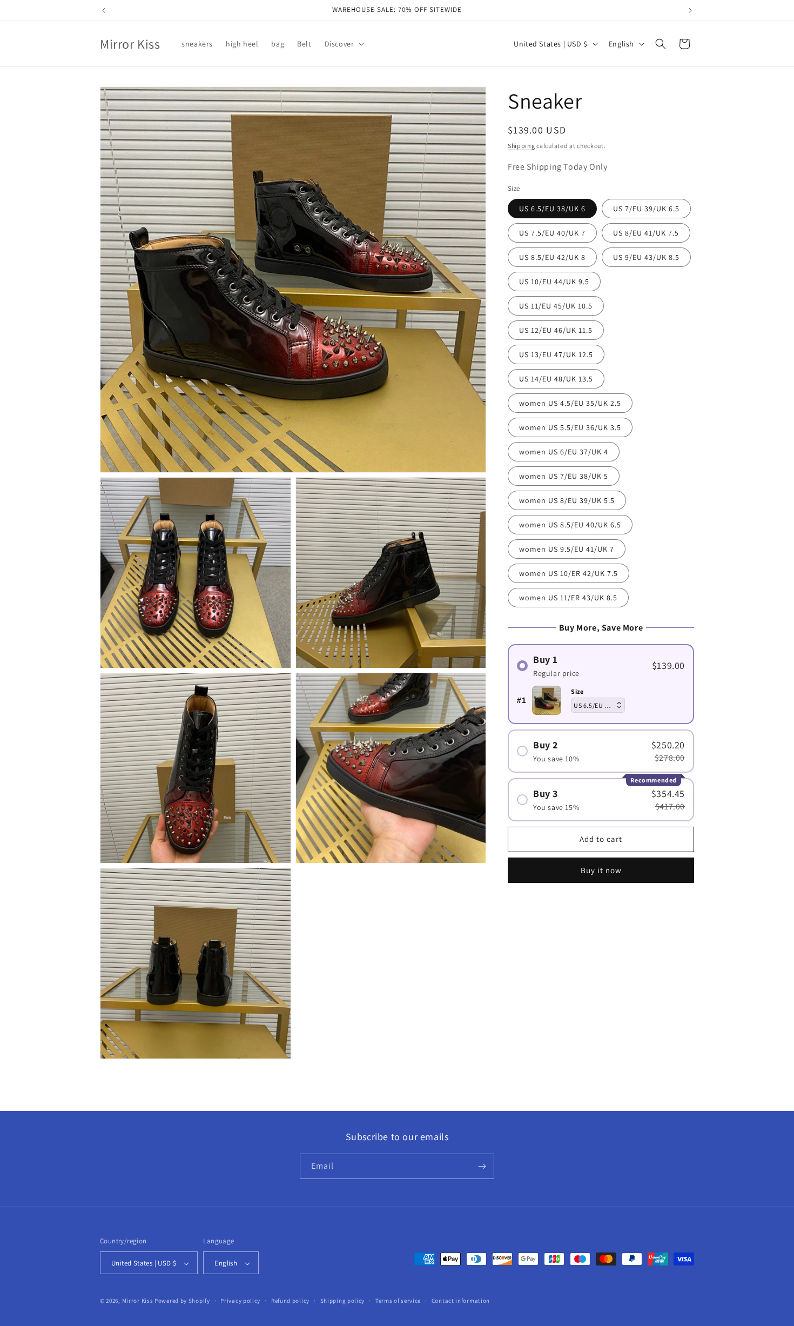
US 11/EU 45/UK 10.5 (556, 306)
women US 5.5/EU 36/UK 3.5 (570, 427)
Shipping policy (342, 1300)
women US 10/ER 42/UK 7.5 (568, 573)
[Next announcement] (690, 10)
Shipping (521, 146)
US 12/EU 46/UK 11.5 (556, 330)
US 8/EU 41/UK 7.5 (646, 233)
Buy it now (601, 870)
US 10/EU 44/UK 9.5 (554, 281)
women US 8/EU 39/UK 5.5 (567, 500)
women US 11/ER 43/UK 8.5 (568, 597)
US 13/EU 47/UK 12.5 (556, 354)
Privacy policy (240, 1300)
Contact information (461, 1300)
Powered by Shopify (182, 1301)
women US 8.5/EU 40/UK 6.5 (570, 525)
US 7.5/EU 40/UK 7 (552, 233)
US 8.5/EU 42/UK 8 (552, 257)
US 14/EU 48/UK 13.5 (556, 379)
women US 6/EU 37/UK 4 (563, 452)
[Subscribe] (482, 1166)
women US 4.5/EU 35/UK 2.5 (570, 403)
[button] (343, 43)
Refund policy (290, 1300)
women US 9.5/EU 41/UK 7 (566, 549)
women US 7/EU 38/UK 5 (563, 476)
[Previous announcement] (104, 10)
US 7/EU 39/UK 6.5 (646, 208)
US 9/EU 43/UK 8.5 (646, 257)
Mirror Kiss (137, 1301)
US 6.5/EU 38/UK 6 (552, 208)
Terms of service (398, 1300)
